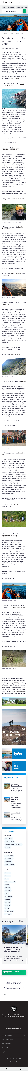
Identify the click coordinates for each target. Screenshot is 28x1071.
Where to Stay (9, 841)
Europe (11, 34)
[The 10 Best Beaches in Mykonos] (14, 801)
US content (8, 839)
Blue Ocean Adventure (13, 84)
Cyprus (7, 902)
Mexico (7, 847)
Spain (7, 885)
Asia (6, 893)
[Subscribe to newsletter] (23, 994)
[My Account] (22, 2)
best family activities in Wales (17, 691)
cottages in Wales (14, 78)
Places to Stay (10, 7)
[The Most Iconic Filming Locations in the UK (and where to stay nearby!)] (14, 944)
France (7, 876)
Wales (17, 49)
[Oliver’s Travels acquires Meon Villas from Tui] (14, 754)
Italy (6, 879)
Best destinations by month (13, 844)
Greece (7, 888)
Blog (3, 7)
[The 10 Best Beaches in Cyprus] (14, 787)
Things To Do (9, 856)
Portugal (7, 891)
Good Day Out (15, 505)
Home (5, 34)
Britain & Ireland (20, 34)
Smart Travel (20, 7)
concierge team (16, 682)
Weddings (8, 862)
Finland (7, 905)
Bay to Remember (16, 273)
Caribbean (8, 896)
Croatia (7, 899)
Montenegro (9, 911)
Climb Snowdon (15, 354)
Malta (7, 908)
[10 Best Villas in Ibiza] (14, 816)
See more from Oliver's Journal (11, 972)
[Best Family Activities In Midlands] (14, 766)
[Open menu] (25, 2)
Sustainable (8, 859)
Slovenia (7, 914)
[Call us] (7, 1069)
